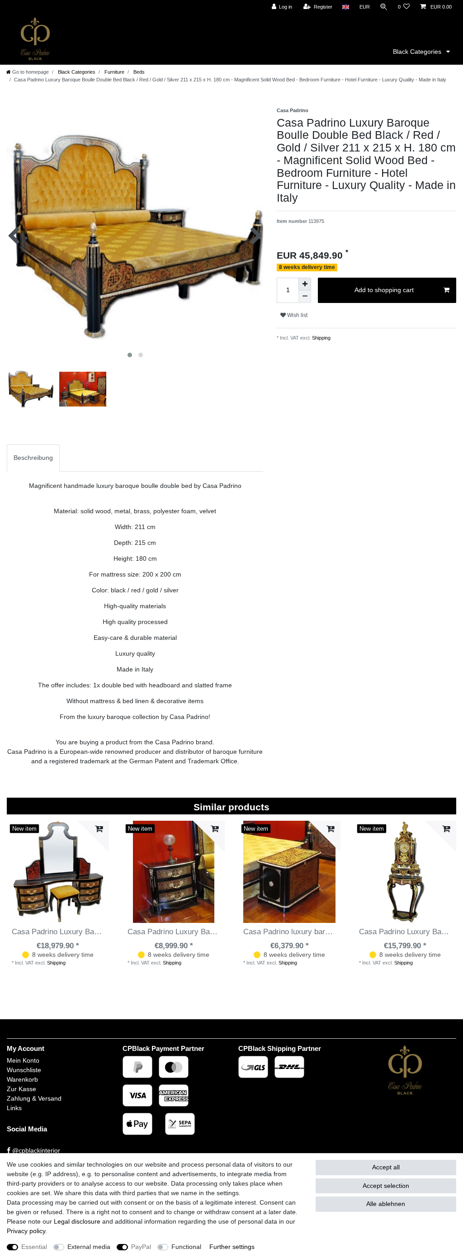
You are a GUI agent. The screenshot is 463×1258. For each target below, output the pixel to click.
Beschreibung (33, 457)
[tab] (33, 458)
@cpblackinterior (35, 1150)
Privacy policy (26, 1230)
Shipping (321, 338)
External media (88, 1246)
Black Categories (418, 51)
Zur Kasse (21, 1088)
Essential (34, 1246)
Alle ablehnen (385, 1203)
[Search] (384, 7)
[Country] (345, 7)
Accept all (386, 1167)
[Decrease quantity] (304, 296)
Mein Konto (23, 1060)
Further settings (232, 1246)
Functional (186, 1246)
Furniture (113, 72)
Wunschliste (24, 1070)
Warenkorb (22, 1079)
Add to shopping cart (384, 289)
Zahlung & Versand (34, 1098)
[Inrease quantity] (304, 284)
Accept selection (386, 1185)
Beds (138, 72)
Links (14, 1107)
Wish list (296, 315)
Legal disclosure (77, 1221)
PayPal (141, 1246)
